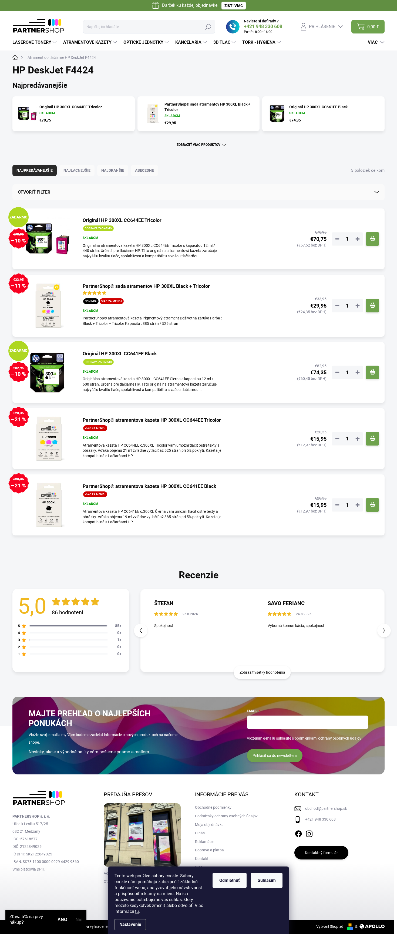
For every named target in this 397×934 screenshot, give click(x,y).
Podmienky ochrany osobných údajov (226, 816)
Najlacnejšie (76, 170)
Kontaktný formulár (321, 853)
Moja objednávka (209, 824)
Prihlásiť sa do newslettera (275, 755)
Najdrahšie (112, 170)
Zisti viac (233, 6)
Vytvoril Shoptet (329, 926)
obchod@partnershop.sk (326, 808)
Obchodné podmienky (213, 807)
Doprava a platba (209, 850)
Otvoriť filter (34, 192)
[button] (384, 630)
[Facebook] (298, 833)
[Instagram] (309, 833)
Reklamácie (204, 841)
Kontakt (201, 859)
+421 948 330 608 (320, 819)
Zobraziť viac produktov (198, 145)
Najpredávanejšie (34, 170)
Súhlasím (267, 880)
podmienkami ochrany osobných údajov (328, 738)
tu (137, 911)
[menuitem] (35, 42)
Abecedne (144, 170)
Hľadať (208, 27)
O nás (200, 833)
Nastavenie (130, 924)
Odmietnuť (229, 880)
